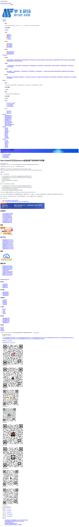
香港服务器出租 (18, 59)
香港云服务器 (33, 59)
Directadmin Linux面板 (7, 154)
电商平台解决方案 (8, 121)
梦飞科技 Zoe (71, 337)
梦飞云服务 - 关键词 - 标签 (5, 277)
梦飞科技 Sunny (14, 338)
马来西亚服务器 (39, 71)
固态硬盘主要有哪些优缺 (7, 272)
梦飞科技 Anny (57, 337)
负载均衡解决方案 (8, 116)
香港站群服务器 (72, 59)
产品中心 (4, 20)
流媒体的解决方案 (8, 115)
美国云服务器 (71, 65)
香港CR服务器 (49, 59)
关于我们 (4, 139)
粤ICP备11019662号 (36, 332)
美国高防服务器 (47, 65)
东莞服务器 (10, 47)
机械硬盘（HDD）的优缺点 (8, 273)
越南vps (9, 36)
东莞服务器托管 (11, 51)
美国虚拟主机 (5, 284)
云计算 (4, 310)
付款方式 (6, 144)
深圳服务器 (10, 45)
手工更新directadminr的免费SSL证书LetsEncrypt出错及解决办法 (17, 201)
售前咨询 (2, 327)
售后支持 (6, 3)
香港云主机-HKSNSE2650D (8, 243)
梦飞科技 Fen (28, 338)
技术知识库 (7, 142)
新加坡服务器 (31, 71)
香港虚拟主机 (5, 285)
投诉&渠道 (2, 330)
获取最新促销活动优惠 (4, 279)
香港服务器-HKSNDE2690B (8, 246)
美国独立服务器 (25, 65)
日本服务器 (45, 71)
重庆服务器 (10, 43)
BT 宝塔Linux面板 (10, 104)
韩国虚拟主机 (5, 286)
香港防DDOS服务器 (41, 59)
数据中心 (4, 309)
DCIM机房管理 (10, 105)
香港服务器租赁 (26, 59)
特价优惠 (2, 3)
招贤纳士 (6, 143)
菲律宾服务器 (52, 71)
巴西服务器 (5, 301)
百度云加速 (9, 110)
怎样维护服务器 (6, 270)
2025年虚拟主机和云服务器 (8, 213)
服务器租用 (7, 131)
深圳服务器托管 (11, 52)
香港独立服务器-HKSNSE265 (8, 248)
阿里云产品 (9, 112)
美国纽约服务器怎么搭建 (7, 221)
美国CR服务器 (18, 65)
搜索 (11, 4)
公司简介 (6, 140)
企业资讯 (6, 141)
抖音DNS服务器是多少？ (7, 215)
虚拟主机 (6, 127)
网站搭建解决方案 (8, 117)
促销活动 (6, 147)
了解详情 (6, 89)
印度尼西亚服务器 (11, 72)
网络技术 (6, 133)
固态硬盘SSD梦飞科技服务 (8, 267)
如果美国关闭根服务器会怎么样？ (11, 523)
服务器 (19, 176)
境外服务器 (5, 55)
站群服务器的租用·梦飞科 (7, 268)
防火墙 (10, 194)
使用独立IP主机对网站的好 (8, 271)
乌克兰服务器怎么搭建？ (7, 220)
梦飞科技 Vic (42, 337)
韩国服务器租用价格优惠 (7, 265)
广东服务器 (10, 44)
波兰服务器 (5, 303)
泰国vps (9, 34)
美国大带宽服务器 (55, 65)
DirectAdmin (2, 164)
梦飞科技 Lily (14, 337)
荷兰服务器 (5, 304)
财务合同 (6, 135)
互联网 (4, 312)
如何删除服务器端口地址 (7, 222)
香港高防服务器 (11, 59)
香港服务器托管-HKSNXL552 (8, 240)
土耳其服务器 (71, 71)
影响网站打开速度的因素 (7, 269)
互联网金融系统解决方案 (9, 124)
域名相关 (6, 129)
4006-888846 (9, 510)
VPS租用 (6, 130)
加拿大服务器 (40, 65)
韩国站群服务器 (24, 71)
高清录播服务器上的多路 (7, 214)
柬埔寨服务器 (58, 71)
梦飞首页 (4, 19)
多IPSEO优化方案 (8, 123)
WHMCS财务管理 (10, 106)
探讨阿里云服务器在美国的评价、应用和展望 (13, 524)
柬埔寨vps (10, 35)
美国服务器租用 (11, 65)
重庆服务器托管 (11, 53)
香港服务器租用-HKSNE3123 (8, 244)
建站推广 (6, 134)
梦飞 (31, 164)
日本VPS (9, 39)
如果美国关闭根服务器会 (7, 216)
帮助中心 (4, 126)
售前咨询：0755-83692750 (7, 340)
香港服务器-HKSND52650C (8, 239)
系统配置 (6, 132)
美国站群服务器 (64, 65)
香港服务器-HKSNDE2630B (8, 245)
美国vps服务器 (10, 66)
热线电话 (2, 329)
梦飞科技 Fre (42, 338)
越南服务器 (65, 71)
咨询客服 (2, 152)
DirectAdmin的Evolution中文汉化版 (11, 200)
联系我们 (6, 146)
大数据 (4, 311)
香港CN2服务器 (64, 59)
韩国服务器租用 (17, 71)
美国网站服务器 (33, 65)
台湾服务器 (10, 71)
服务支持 (4, 80)
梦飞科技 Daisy (28, 337)
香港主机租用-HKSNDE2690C (8, 247)
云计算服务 (7, 138)
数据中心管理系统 (8, 125)
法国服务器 (10, 78)
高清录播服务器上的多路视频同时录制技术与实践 (14, 521)
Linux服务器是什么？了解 (7, 219)
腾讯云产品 (9, 113)
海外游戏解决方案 (8, 118)
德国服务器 (5, 302)
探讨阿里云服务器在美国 (7, 217)
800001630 (9, 512)
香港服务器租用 (57, 59)
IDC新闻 (4, 313)
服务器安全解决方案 (8, 122)
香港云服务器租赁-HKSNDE (8, 241)
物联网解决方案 (6, 322)
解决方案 (4, 114)
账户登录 (9, 3)
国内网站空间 (5, 287)
